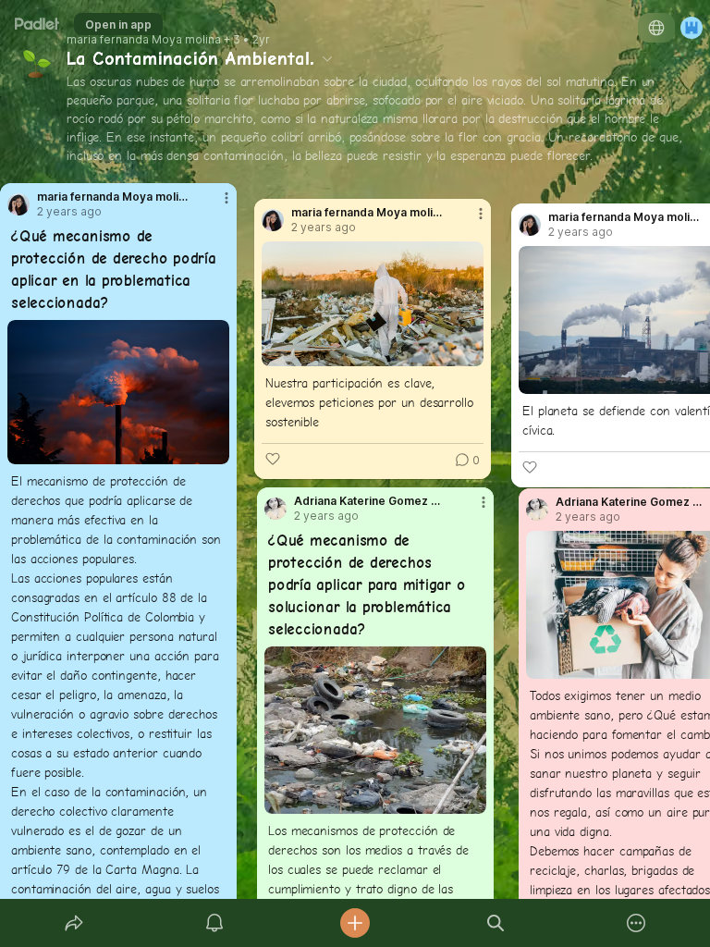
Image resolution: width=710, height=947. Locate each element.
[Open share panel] (73, 922)
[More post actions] (214, 205)
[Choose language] (656, 28)
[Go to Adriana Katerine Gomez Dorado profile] (275, 509)
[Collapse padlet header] (327, 58)
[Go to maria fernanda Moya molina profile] (18, 204)
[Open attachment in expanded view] (118, 392)
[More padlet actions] (636, 922)
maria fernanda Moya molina (144, 39)
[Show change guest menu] (691, 27)
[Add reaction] (273, 459)
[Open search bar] (495, 923)
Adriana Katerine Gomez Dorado (370, 501)
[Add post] (355, 922)
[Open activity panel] (214, 922)
